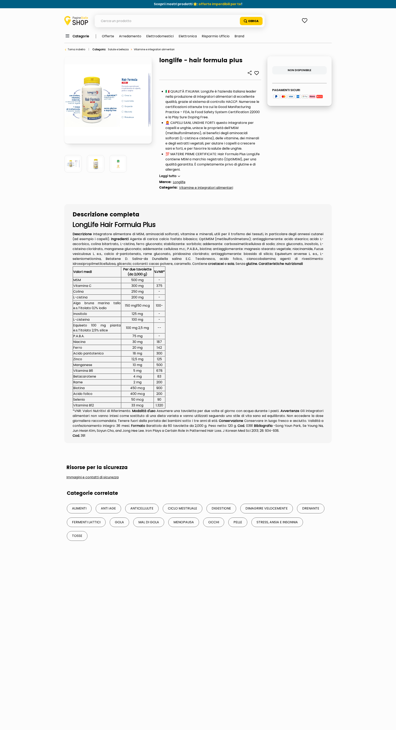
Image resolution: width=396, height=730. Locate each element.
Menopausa (183, 522)
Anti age (108, 508)
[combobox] (180, 21)
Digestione (221, 508)
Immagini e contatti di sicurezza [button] (92, 477)
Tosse (77, 535)
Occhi (213, 522)
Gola (119, 522)
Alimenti (79, 508)
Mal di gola (148, 522)
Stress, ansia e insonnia (277, 522)
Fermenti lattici (86, 522)
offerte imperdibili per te (220, 4)
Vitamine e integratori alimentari (154, 49)
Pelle (237, 522)
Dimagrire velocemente (266, 508)
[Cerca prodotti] (251, 21)
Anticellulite (141, 508)
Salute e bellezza (118, 49)
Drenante (310, 508)
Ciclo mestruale (182, 508)
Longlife (179, 182)
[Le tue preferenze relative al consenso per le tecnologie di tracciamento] (389, 723)
